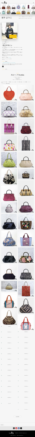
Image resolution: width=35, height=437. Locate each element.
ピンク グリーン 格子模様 (9, 126)
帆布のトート (27, 223)
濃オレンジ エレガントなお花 (9, 339)
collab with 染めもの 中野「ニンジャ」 (26, 350)
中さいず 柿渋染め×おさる (26, 222)
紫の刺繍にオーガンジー (9, 109)
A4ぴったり (27, 144)
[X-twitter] (21, 428)
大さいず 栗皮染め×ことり (9, 399)
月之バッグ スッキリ (28, 128)
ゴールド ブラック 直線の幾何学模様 (26, 188)
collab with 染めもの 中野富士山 (9, 388)
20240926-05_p (26, 174)
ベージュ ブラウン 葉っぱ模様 (26, 404)
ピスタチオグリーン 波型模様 (9, 160)
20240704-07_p (9, 207)
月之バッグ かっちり (11, 144)
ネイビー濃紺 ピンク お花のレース (9, 272)
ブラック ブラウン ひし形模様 (26, 305)
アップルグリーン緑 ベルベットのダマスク (26, 377)
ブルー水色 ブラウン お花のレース (9, 372)
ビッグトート (7, 178)
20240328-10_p (9, 383)
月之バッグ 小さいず (11, 111)
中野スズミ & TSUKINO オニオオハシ (25, 238)
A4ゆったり (27, 357)
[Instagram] (3, 66)
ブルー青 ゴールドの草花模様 (9, 238)
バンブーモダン (28, 346)
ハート (11, 94)
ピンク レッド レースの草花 (26, 205)
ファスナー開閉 (24, 175)
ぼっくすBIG (28, 175)
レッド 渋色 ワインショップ (26, 399)
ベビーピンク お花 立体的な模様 (26, 93)
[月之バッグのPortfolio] (4, 2)
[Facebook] (19, 428)
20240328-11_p (9, 404)
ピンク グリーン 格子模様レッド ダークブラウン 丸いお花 (26, 356)
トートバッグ (8, 94)
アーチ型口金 (6, 161)
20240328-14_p (9, 286)
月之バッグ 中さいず (28, 94)
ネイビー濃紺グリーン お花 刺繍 (9, 377)
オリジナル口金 (23, 94)
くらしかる (11, 357)
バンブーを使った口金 (5, 273)
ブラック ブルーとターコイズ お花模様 (26, 383)
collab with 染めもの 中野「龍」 (26, 361)
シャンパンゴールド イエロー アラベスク (26, 339)
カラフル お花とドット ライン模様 (9, 350)
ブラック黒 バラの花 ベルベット (9, 255)
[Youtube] (16, 428)
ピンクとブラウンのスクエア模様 (9, 193)
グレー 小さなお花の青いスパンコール (25, 372)
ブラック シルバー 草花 (25, 272)
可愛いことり (26, 255)
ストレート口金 (7, 357)
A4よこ (28, 240)
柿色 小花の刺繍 (26, 289)
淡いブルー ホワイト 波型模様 (9, 366)
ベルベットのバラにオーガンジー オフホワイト (9, 394)
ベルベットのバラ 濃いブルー (9, 222)
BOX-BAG (11, 302)
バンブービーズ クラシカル (12, 273)
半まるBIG (11, 178)
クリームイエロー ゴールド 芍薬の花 (26, 109)
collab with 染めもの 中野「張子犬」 (26, 322)
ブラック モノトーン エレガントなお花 (9, 176)
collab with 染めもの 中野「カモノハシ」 (9, 301)
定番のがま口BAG (11, 161)
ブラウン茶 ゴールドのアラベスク (9, 317)
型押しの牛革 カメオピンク (26, 333)
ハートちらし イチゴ (9, 93)
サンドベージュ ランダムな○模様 (26, 160)
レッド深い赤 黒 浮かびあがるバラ (26, 344)
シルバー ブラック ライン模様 (26, 143)
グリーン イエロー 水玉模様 (26, 410)
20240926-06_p (9, 328)
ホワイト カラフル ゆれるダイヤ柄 (9, 143)
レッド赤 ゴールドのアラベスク (9, 355)
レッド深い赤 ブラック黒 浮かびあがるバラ (26, 127)
